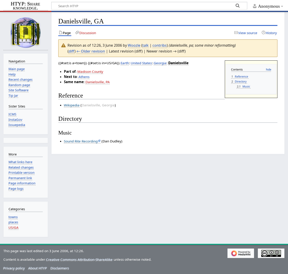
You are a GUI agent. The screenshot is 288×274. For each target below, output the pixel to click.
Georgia (160, 63)
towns (13, 217)
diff (71, 51)
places (13, 222)
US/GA (13, 227)
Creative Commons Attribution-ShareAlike (79, 259)
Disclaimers (60, 268)
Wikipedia (72, 105)
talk (145, 45)
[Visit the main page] (25, 32)
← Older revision (90, 51)
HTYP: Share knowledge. (25, 6)
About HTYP (37, 268)
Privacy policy (14, 268)
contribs (160, 45)
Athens (84, 76)
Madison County (90, 71)
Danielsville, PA (98, 82)
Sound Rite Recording (81, 141)
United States (141, 63)
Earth (125, 63)
